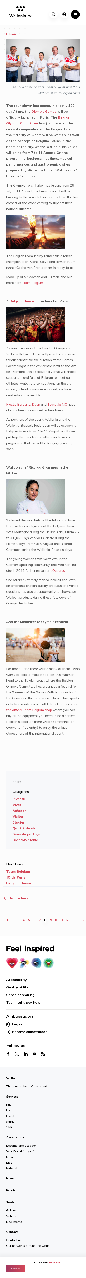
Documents (14, 1222)
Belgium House (22, 301)
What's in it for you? (20, 1151)
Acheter (19, 810)
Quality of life (17, 987)
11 (61, 920)
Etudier (19, 822)
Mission (11, 1157)
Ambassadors (16, 1137)
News (10, 1178)
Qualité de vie (24, 828)
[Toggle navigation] (75, 14)
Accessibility (16, 980)
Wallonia (12, 1078)
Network (12, 1168)
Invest (10, 1116)
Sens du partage (27, 834)
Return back (18, 898)
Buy (8, 1105)
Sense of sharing (20, 995)
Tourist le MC (57, 404)
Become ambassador (29, 1032)
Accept (15, 1268)
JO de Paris (15, 877)
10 (56, 920)
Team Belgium (32, 283)
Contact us (13, 1240)
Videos (11, 1216)
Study (10, 1122)
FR (48, 1254)
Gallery (11, 1210)
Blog (9, 1162)
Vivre (17, 805)
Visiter (18, 816)
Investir (19, 799)
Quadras (58, 570)
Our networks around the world (28, 1246)
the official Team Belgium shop (29, 710)
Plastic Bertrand (18, 404)
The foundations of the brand (26, 1086)
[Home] (19, 12)
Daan (36, 404)
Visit (9, 1127)
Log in (17, 1024)
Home (11, 34)
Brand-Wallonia (25, 840)
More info (54, 1262)
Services (12, 1096)
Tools (10, 1202)
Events (11, 1190)
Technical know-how (23, 1002)
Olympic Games (43, 111)
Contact (12, 1232)
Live (8, 1110)
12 (67, 920)
